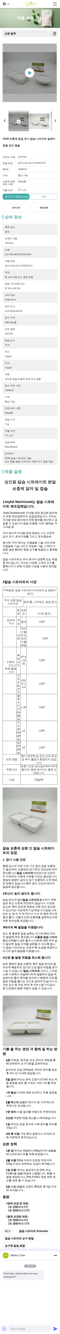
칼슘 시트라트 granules (33, 1231)
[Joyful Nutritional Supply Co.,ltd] (31, 3)
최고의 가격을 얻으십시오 (19, 196)
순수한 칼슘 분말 (15, 1245)
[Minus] (55, 1255)
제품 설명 (44, 207)
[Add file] (4, 1328)
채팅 (44, 196)
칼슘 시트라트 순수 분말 (19, 1238)
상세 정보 (16, 207)
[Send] (55, 1328)
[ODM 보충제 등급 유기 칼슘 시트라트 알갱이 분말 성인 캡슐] (30, 73)
